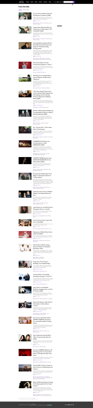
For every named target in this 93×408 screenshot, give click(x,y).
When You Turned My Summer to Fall (45, 395)
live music (44, 394)
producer (39, 169)
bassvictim (44, 314)
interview (35, 38)
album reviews (48, 137)
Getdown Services (49, 23)
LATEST (20, 10)
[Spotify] (59, 2)
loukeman (35, 378)
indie (35, 187)
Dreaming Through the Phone (39, 258)
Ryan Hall (49, 394)
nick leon (39, 378)
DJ (43, 169)
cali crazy (45, 271)
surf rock (45, 58)
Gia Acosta (38, 328)
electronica (43, 137)
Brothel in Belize (45, 123)
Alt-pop (46, 153)
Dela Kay (44, 88)
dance (39, 284)
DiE (45, 346)
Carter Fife (38, 374)
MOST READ (26, 10)
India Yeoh (37, 392)
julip (41, 107)
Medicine (48, 88)
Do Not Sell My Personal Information (41, 405)
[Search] (73, 2)
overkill (50, 215)
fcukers (46, 284)
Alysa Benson (38, 85)
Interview (42, 153)
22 (34, 399)
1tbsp (43, 378)
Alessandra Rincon (39, 70)
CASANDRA (36, 154)
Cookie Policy (35, 405)
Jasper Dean (50, 38)
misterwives (43, 240)
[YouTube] (57, 2)
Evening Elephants (37, 59)
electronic (42, 23)
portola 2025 (50, 377)
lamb (35, 216)
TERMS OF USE (34, 404)
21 (32, 399)
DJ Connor (38, 20)
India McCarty (38, 56)
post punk (40, 203)
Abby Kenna (38, 255)
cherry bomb (48, 240)
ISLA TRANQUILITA (42, 154)
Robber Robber (45, 203)
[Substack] (60, 2)
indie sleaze (36, 314)
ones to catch (44, 376)
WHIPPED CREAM (48, 169)
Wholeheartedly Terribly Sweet (46, 59)
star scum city (49, 228)
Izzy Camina (47, 298)
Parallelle (42, 257)
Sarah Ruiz (38, 151)
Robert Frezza (38, 238)
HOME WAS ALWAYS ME (38, 170)
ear (52, 137)
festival (48, 376)
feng (41, 271)
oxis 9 (45, 72)
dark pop (42, 298)
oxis (42, 72)
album (49, 58)
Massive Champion (37, 24)
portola (35, 377)
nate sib (45, 377)
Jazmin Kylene (38, 213)
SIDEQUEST (36, 395)
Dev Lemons (48, 330)
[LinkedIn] (62, 2)
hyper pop (40, 123)
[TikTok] (56, 2)
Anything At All (45, 107)
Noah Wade (38, 36)
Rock (41, 58)
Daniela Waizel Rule (39, 105)
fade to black (36, 188)
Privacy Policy (31, 405)
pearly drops (42, 188)
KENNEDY (42, 362)
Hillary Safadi (38, 185)
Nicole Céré (38, 200)
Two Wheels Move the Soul (38, 204)
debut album (45, 38)
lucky (42, 284)
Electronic (38, 153)
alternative (38, 23)
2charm (44, 228)
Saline (51, 298)
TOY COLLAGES (36, 39)
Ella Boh (42, 346)
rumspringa (36, 138)
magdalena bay (40, 377)
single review (48, 187)
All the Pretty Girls (48, 362)
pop (34, 23)
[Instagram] (54, 2)
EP (49, 153)
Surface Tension (36, 332)
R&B (34, 153)
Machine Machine (37, 124)
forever (40, 314)
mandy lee (35, 241)
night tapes (43, 187)
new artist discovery (37, 215)
